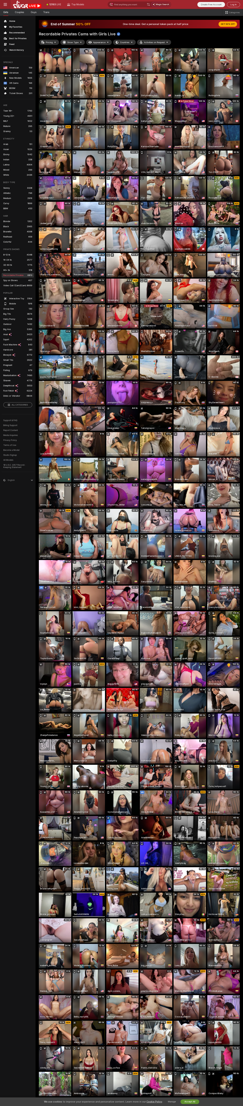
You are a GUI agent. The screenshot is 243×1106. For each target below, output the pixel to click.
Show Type (73, 42)
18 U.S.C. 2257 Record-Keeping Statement (14, 466)
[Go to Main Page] (27, 4)
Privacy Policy (10, 440)
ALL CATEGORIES (20, 405)
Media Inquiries (10, 435)
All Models (8, 460)
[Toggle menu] (5, 4)
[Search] (148, 4)
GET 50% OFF (228, 24)
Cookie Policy (154, 1101)
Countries (124, 42)
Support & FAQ (10, 420)
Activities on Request (154, 42)
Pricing (49, 42)
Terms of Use (9, 445)
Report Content (10, 430)
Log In (233, 4)
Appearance (99, 42)
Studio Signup (10, 455)
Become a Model (11, 450)
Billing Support (10, 425)
